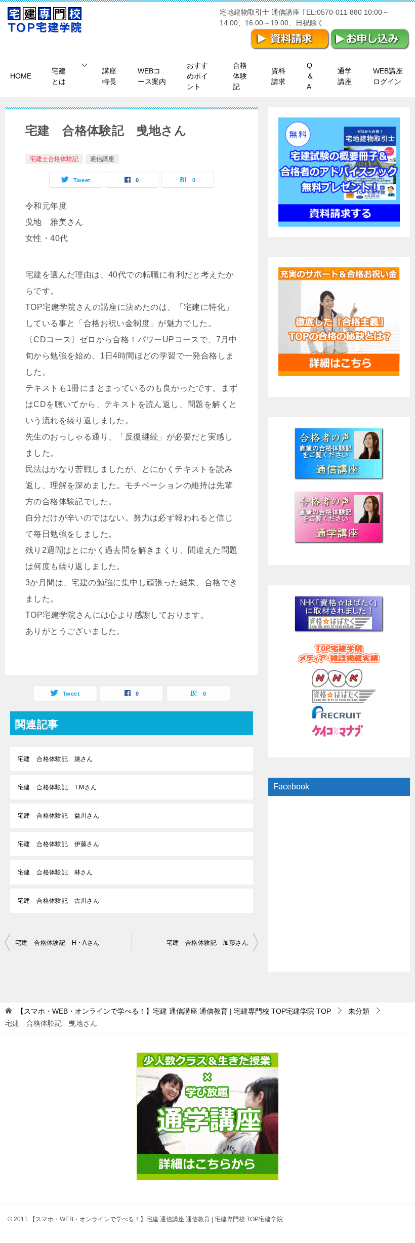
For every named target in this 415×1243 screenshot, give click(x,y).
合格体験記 (240, 76)
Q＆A (310, 76)
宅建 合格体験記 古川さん (58, 900)
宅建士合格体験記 (54, 159)
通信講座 (102, 159)
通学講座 (345, 76)
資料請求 (278, 76)
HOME (20, 76)
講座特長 (109, 76)
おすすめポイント (197, 76)
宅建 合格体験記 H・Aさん (57, 942)
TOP (174, 1011)
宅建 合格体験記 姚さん (55, 759)
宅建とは (59, 76)
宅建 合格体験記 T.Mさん (57, 787)
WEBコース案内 (152, 76)
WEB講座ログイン (388, 76)
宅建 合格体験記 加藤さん (207, 942)
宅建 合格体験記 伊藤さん (58, 844)
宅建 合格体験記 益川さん (58, 815)
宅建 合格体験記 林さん (55, 872)
